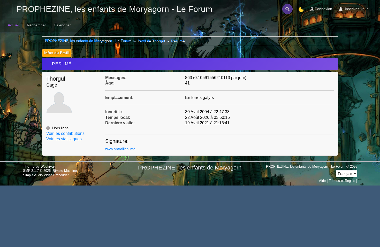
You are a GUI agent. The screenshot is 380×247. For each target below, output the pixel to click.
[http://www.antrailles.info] (48, 119)
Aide (322, 181)
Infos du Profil (56, 53)
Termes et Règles (342, 181)
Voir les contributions (65, 133)
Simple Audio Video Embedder (46, 175)
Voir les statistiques (64, 139)
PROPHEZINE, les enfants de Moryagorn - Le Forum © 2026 (311, 166)
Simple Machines (66, 171)
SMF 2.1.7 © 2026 (37, 171)
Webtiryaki (48, 166)
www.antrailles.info (120, 149)
